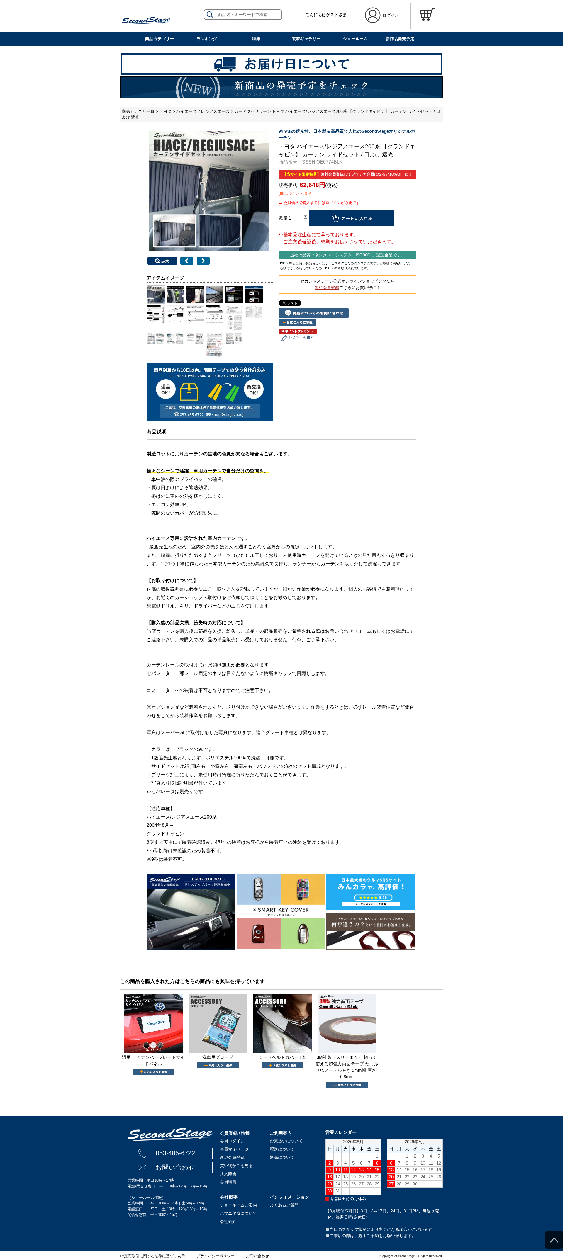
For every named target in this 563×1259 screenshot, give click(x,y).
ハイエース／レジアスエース (203, 111)
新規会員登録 (232, 1157)
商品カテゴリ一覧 (138, 111)
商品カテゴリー (159, 38)
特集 (256, 38)
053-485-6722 (175, 1153)
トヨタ (165, 111)
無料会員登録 (327, 287)
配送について (282, 1149)
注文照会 (228, 1173)
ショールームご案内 (238, 1205)
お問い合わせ (175, 1167)
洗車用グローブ (217, 1057)
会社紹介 (228, 1221)
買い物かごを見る (236, 1165)
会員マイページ (234, 1149)
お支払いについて (286, 1141)
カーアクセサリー (250, 111)
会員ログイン (232, 1141)
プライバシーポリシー (215, 1256)
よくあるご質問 (284, 1205)
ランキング (206, 38)
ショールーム (355, 38)
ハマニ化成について (238, 1213)
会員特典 (228, 1182)
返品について (282, 1157)
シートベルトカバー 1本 (282, 1057)
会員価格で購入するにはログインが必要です (322, 202)
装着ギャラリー (306, 38)
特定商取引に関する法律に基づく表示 (152, 1256)
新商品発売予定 (400, 38)
